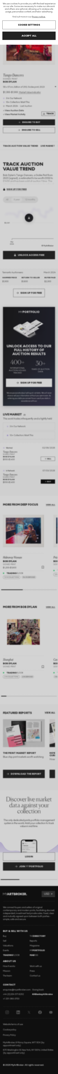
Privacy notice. (39, 16)
